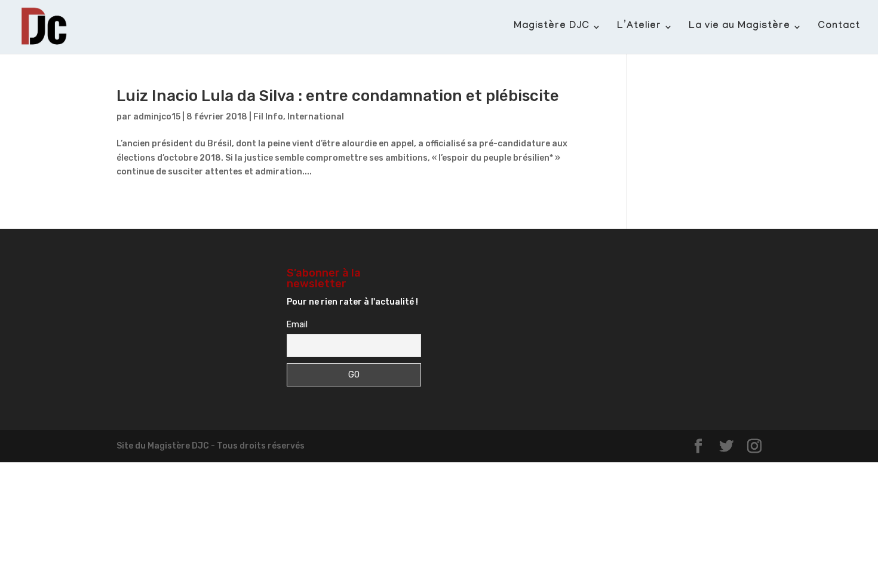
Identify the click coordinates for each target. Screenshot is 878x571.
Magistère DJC (552, 27)
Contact (839, 27)
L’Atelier (639, 27)
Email (297, 325)
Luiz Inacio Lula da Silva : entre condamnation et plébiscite (337, 96)
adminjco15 (156, 117)
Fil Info (268, 117)
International (315, 117)
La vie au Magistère (739, 27)
